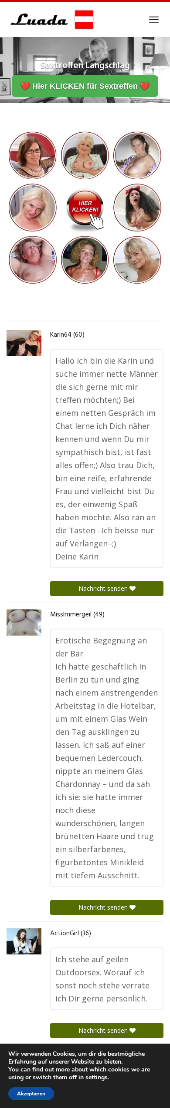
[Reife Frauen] (85, 206)
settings (96, 1077)
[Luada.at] (51, 19)
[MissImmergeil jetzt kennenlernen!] (24, 622)
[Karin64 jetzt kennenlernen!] (24, 343)
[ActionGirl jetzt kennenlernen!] (24, 941)
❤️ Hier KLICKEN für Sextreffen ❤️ (85, 86)
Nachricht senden (103, 588)
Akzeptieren (31, 1093)
